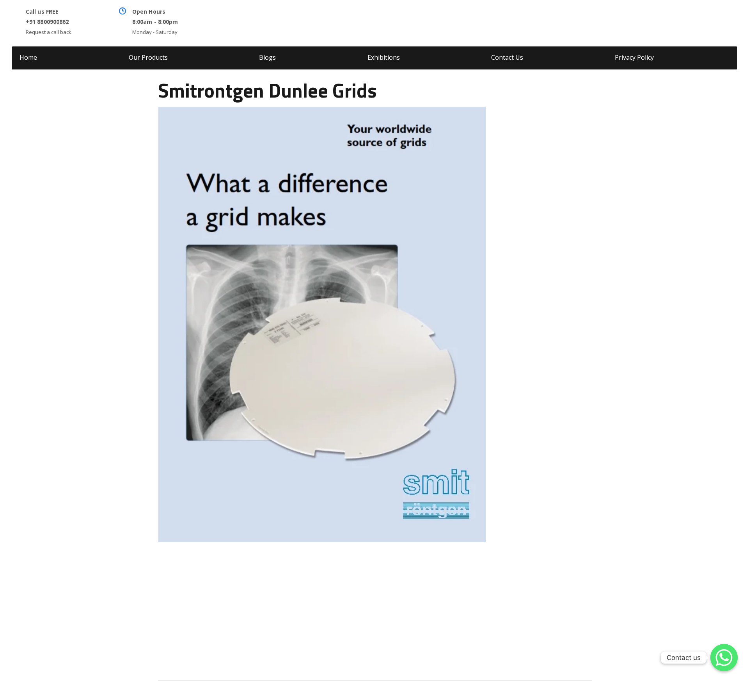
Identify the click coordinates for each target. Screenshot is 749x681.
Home (28, 57)
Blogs (267, 57)
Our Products (148, 57)
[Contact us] (724, 657)
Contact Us (507, 57)
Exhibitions (383, 57)
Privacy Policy (634, 57)
